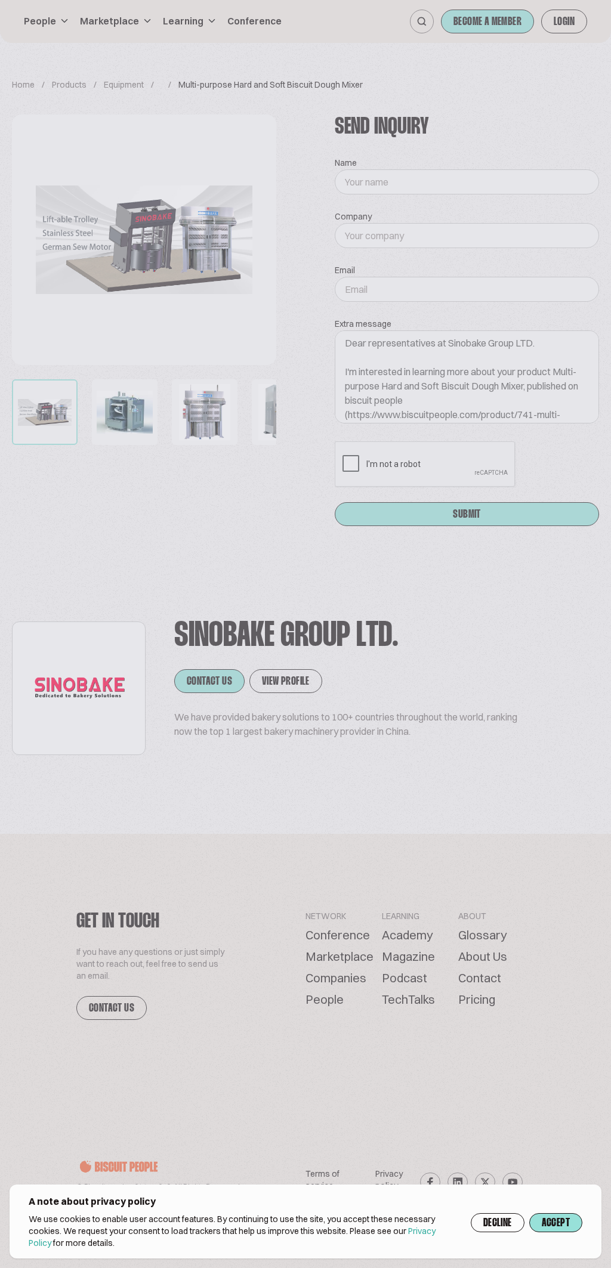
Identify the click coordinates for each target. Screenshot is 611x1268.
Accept (556, 1223)
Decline (497, 1223)
